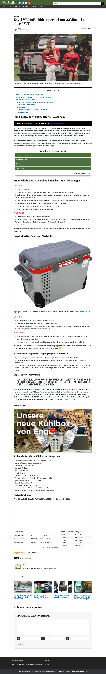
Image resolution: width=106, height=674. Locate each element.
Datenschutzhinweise (82, 671)
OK (73, 671)
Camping (19, 12)
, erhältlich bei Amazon (82, 312)
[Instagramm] (23, 3)
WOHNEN (25, 7)
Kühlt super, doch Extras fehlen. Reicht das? (29, 95)
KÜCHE (17, 7)
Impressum (27, 664)
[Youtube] (26, 3)
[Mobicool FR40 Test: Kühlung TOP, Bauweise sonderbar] (43, 582)
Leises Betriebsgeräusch (23, 155)
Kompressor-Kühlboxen (57, 123)
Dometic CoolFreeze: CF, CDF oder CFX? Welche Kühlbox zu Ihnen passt (82, 597)
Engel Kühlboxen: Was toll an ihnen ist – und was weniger (33, 97)
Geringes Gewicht (21, 164)
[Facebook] (19, 3)
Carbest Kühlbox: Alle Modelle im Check (61, 596)
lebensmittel (28, 558)
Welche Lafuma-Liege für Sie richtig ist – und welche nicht (23, 597)
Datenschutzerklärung (36, 664)
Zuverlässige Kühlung (22, 159)
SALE (41, 7)
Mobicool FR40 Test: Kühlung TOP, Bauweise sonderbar (42, 597)
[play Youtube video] (53, 431)
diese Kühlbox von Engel (68, 399)
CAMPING (34, 7)
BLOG (4, 7)
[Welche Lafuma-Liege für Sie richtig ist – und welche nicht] (23, 582)
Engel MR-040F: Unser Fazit (26, 104)
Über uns (46, 664)
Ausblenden (54, 91)
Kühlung (22, 558)
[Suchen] (102, 3)
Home (15, 12)
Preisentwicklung (22, 112)
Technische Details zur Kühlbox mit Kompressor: (32, 109)
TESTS (10, 7)
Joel (19, 28)
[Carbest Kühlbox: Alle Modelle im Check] (63, 582)
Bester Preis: (21, 107)
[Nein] (104, 672)
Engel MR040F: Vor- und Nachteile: (26, 100)
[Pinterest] (29, 3)
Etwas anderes (20, 168)
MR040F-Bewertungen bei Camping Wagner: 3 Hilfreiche (35, 102)
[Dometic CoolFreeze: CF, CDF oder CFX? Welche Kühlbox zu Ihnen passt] (83, 582)
